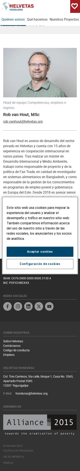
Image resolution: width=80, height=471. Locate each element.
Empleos (9, 355)
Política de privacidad (18, 450)
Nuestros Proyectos (64, 19)
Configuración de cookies (40, 264)
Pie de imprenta (13, 456)
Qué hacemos (37, 19)
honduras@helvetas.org (32, 393)
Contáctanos (11, 346)
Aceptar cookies (40, 251)
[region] (40, 235)
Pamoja (8, 462)
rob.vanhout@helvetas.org (23, 121)
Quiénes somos (13, 19)
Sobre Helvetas (13, 341)
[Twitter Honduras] (39, 307)
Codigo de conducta (16, 350)
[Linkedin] (28, 307)
